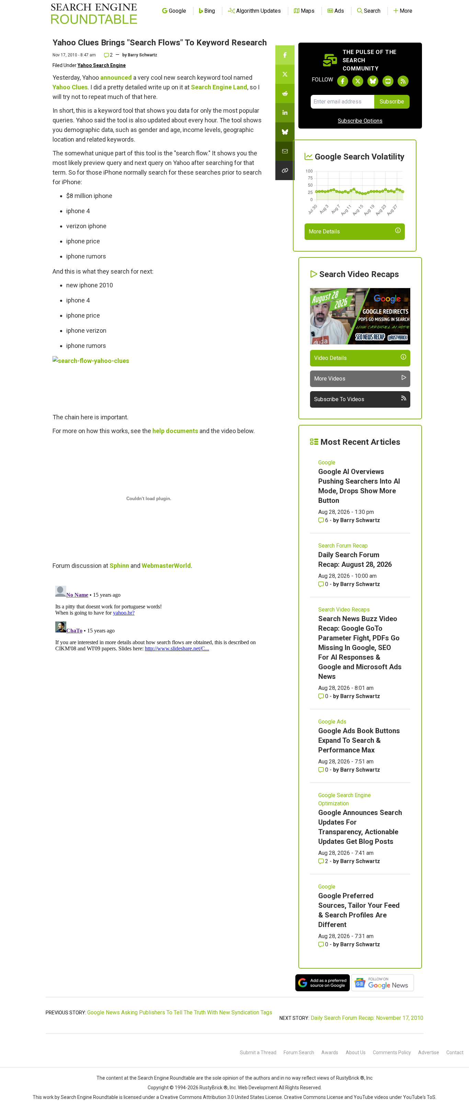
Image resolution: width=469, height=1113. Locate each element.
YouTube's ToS (419, 1097)
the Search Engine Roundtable (162, 1078)
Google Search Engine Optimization (344, 799)
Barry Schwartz (142, 55)
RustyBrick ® (213, 1087)
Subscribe (392, 101)
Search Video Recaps (344, 609)
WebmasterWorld (166, 565)
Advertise (428, 1052)
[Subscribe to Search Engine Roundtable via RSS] (403, 81)
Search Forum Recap (343, 545)
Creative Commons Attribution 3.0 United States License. (221, 1097)
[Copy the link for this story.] (285, 170)
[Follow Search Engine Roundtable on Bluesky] (372, 81)
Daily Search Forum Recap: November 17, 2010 (367, 1018)
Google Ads (332, 721)
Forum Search (299, 1052)
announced (116, 77)
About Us (356, 1052)
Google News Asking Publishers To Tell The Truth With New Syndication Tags (179, 1012)
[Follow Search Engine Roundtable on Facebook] (342, 81)
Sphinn (119, 565)
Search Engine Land (219, 87)
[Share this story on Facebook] (285, 55)
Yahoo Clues (70, 87)
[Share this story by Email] (285, 151)
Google (326, 462)
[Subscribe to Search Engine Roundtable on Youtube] (387, 81)
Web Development (258, 1087)
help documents (175, 430)
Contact (455, 1052)
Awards (329, 1052)
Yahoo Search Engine (102, 65)
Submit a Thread (258, 1052)
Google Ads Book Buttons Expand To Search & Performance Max (359, 740)
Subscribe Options (360, 121)
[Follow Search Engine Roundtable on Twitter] (357, 81)
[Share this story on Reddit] (285, 93)
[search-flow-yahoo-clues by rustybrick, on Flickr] (125, 381)
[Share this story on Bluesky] (285, 132)
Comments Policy (392, 1052)
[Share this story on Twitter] (285, 74)
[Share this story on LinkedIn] (285, 112)
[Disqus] (160, 669)
